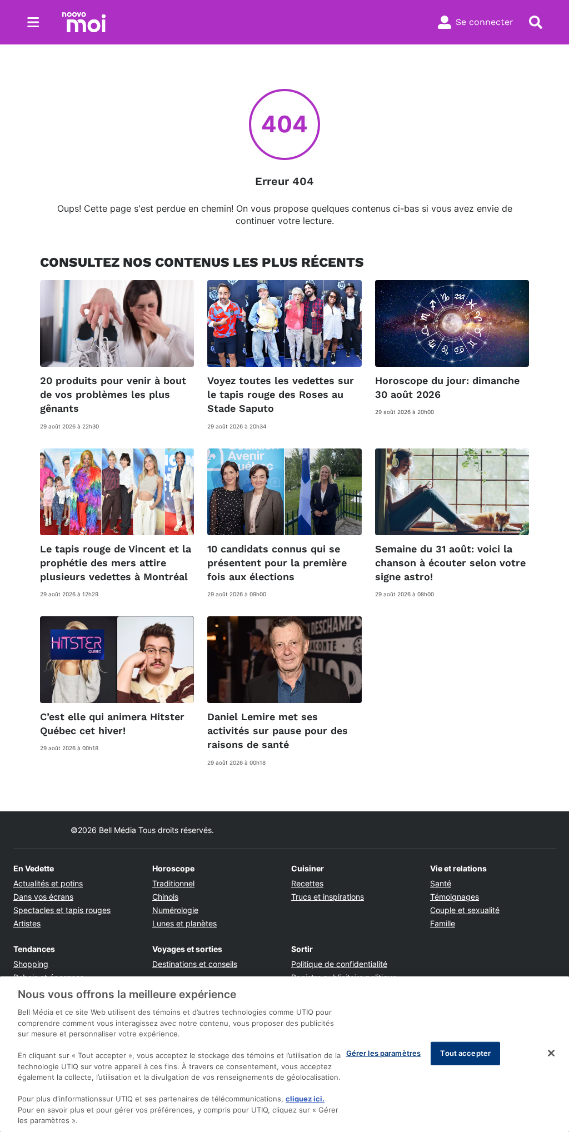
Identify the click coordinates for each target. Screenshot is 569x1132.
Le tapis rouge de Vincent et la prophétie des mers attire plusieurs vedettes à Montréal (115, 562)
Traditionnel (173, 883)
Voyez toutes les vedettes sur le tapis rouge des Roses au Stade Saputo (280, 394)
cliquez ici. (305, 1098)
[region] (284, 1054)
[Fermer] (551, 1053)
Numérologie (175, 910)
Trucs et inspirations (327, 896)
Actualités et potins (48, 883)
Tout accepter (465, 1053)
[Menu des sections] (33, 22)
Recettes (307, 883)
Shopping (30, 964)
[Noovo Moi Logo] (84, 22)
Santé (440, 883)
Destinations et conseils (194, 964)
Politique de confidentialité (339, 964)
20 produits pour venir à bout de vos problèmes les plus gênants (113, 394)
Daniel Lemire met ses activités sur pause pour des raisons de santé (277, 730)
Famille (442, 923)
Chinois (165, 896)
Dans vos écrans (43, 896)
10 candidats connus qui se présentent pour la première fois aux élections (277, 562)
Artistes (27, 923)
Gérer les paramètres (383, 1053)
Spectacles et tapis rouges (62, 910)
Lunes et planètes (184, 923)
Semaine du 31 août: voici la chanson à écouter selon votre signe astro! (450, 562)
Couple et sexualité (465, 910)
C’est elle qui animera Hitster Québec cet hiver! (112, 723)
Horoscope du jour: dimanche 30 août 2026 (447, 387)
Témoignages (454, 896)
